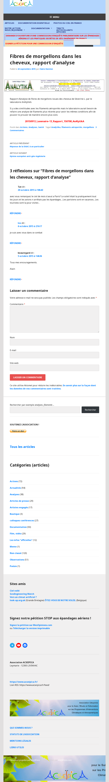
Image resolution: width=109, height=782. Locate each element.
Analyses (33, 127)
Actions (24, 127)
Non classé (15, 553)
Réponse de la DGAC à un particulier (27, 145)
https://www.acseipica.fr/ (24, 681)
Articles (9, 23)
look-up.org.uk (17, 600)
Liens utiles (17, 747)
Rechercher (90, 409)
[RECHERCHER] (89, 41)
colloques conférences (22, 520)
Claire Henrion (46, 69)
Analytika (55, 127)
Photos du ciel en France (68, 23)
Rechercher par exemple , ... (32, 404)
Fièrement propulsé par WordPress (25, 760)
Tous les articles (22, 446)
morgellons (88, 127)
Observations (17, 559)
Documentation (40, 28)
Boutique (15, 513)
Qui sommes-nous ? (21, 727)
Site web (14, 363)
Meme (13, 546)
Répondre (15, 213)
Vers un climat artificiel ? (23, 597)
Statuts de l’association (24, 734)
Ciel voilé (15, 590)
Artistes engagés (19, 507)
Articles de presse (19, 500)
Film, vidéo (15, 533)
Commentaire (17, 304)
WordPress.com (65, 760)
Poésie (13, 566)
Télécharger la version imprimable (31, 628)
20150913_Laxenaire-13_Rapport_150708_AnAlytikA (54, 121)
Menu (56, 17)
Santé (41, 127)
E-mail (13, 350)
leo (19, 223)
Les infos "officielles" (21, 540)
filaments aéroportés (72, 127)
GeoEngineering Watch (22, 593)
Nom (12, 337)
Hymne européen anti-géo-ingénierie (27, 154)
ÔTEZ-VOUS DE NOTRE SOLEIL (60, 600)
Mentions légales (20, 740)
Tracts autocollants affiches (64, 30)
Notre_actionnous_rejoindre (13, 29)
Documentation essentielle (34, 23)
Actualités (15, 487)
